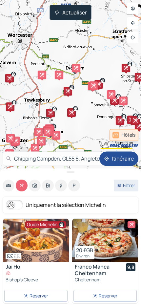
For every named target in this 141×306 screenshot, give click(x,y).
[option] (8, 185)
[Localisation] (132, 37)
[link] (124, 135)
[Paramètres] (132, 23)
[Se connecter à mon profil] (132, 8)
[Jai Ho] (36, 240)
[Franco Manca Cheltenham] (105, 240)
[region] (36, 240)
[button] (50, 113)
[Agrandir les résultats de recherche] (70, 172)
